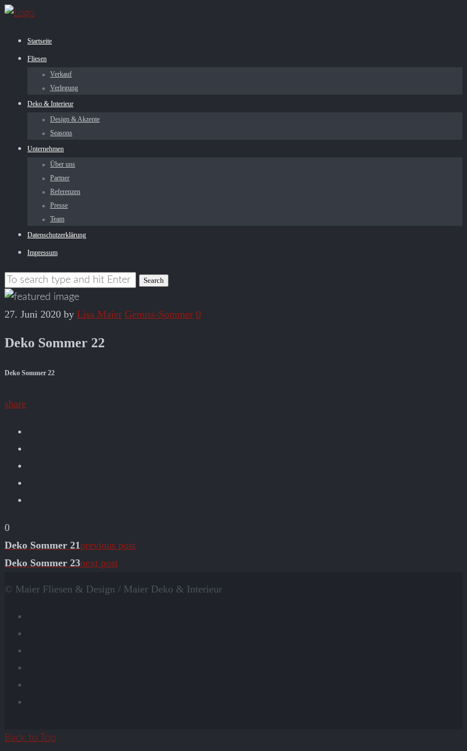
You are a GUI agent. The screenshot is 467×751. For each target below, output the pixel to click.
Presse (59, 205)
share (15, 403)
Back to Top (30, 738)
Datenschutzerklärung (56, 235)
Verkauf (61, 74)
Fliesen (37, 59)
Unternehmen (45, 149)
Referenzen (65, 192)
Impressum (42, 253)
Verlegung (64, 88)
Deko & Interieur (50, 104)
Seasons (61, 133)
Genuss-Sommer (159, 314)
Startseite (39, 41)
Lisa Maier (99, 314)
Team (57, 219)
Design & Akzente (75, 119)
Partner (59, 178)
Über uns (62, 164)
